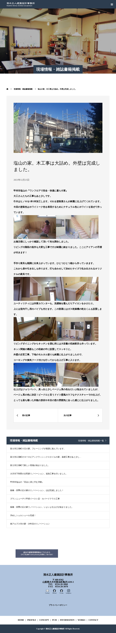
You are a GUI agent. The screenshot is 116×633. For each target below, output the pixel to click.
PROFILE (31, 620)
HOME (21, 620)
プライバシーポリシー (58, 605)
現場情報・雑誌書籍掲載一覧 (91, 441)
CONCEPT (44, 620)
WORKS (81, 620)
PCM (54, 620)
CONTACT (93, 620)
